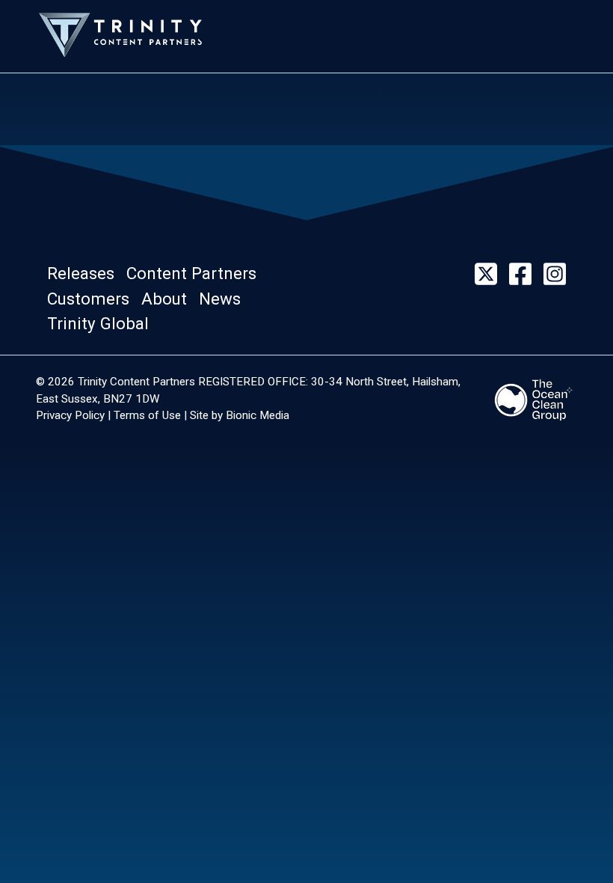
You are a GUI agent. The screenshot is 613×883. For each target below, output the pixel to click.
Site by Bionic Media (239, 415)
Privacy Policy (70, 415)
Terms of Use (147, 415)
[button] (85, 274)
